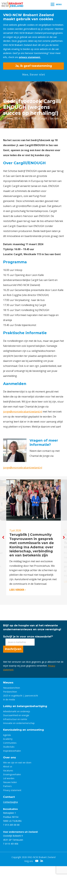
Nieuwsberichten (11, 687)
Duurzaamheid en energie (16, 715)
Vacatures (8, 770)
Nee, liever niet (33, 74)
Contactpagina (10, 801)
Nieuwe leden (10, 782)
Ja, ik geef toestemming (33, 66)
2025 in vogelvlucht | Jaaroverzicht (20, 695)
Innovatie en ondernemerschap (19, 723)
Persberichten (10, 691)
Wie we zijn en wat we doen (17, 762)
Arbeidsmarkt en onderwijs (16, 711)
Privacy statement (12, 790)
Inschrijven (13, 649)
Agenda (7, 734)
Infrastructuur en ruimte (15, 719)
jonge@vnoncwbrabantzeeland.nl (22, 411)
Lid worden (8, 778)
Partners (7, 786)
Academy (7, 738)
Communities (10, 742)
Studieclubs (8, 746)
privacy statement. (30, 57)
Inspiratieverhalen (12, 750)
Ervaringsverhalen (12, 774)
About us (7, 766)
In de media (9, 699)
